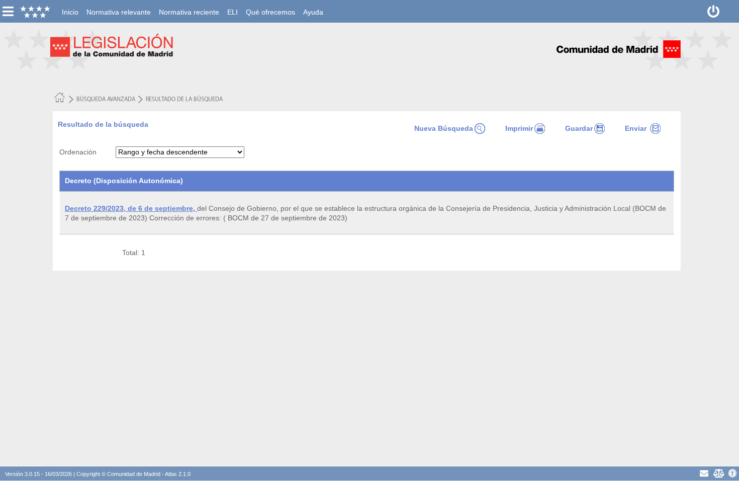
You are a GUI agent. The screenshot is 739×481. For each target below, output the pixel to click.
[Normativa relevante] (118, 5)
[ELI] (232, 5)
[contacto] (704, 473)
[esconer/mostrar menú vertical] (8, 11)
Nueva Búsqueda (443, 128)
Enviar (637, 128)
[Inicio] (70, 5)
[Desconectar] (713, 11)
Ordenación (78, 152)
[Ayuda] (313, 5)
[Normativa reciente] (189, 5)
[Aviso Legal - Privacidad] (718, 473)
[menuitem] (70, 12)
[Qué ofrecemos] (270, 5)
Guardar (579, 128)
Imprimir (519, 128)
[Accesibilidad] (732, 473)
